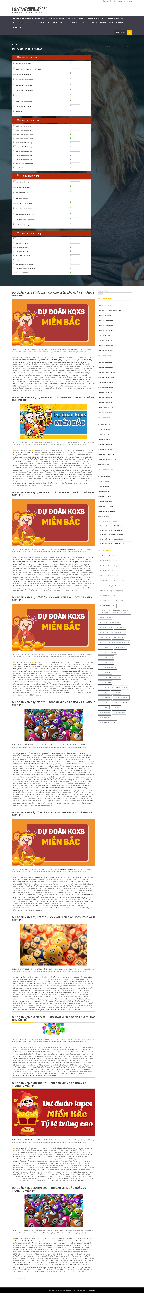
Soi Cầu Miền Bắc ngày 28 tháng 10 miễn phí (72, 1174)
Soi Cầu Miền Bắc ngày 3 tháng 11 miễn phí (35, 904)
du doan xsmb (86, 1048)
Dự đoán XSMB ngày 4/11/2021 (26, 675)
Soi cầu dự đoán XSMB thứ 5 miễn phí (68, 684)
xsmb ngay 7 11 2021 (60, 590)
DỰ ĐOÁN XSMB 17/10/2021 (23, 1056)
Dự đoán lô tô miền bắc (76, 18)
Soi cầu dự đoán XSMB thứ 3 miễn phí (41, 790)
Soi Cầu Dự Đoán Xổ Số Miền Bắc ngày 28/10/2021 (70, 1170)
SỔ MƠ (111, 23)
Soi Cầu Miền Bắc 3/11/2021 (67, 901)
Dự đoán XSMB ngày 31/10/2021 (44, 464)
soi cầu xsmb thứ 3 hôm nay (24, 799)
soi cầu (25, 358)
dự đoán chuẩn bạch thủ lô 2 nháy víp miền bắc (113, 526)
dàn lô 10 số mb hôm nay (24, 106)
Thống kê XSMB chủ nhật (55, 588)
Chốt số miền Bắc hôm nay (29, 360)
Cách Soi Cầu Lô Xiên (61, 753)
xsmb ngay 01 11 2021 (63, 1010)
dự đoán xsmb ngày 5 (69, 369)
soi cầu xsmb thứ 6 (56, 386)
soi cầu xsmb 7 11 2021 (37, 586)
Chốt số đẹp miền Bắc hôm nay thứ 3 (66, 1239)
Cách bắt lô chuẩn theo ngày (109, 576)
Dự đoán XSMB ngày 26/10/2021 (63, 1252)
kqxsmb (43, 781)
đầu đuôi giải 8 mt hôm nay (25, 264)
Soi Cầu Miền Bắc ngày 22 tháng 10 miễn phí (37, 1069)
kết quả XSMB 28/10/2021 (75, 1165)
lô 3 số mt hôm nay (22, 272)
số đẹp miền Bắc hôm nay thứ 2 (45, 997)
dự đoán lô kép (105, 601)
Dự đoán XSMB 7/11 (65, 568)
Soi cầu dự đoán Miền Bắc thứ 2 (35, 999)
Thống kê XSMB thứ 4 (24, 908)
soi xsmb (81, 481)
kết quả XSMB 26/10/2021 (75, 1256)
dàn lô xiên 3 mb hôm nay (24, 85)
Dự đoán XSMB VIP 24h (31, 1061)
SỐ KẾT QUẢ (17, 27)
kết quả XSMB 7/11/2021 (63, 575)
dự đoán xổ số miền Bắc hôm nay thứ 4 (36, 884)
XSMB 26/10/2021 (42, 1271)
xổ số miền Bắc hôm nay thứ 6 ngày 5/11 (64, 388)
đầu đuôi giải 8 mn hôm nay (25, 214)
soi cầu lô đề (104, 692)
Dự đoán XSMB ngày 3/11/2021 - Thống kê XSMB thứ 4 (55, 891)
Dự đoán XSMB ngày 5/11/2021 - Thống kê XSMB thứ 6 (55, 371)
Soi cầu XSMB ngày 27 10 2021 (67, 481)
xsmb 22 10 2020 (75, 1074)
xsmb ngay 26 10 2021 (66, 1271)
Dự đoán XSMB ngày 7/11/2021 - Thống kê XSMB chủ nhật (69, 571)
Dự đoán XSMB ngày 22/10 (33, 1058)
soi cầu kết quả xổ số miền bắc (41, 382)
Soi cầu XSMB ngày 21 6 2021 (40, 1072)
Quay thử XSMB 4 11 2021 (76, 680)
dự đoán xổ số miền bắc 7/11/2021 (28, 564)
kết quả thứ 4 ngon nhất (59, 893)
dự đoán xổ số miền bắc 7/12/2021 (46, 764)
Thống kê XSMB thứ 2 (49, 1008)
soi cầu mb (57, 382)
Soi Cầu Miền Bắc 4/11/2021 (70, 686)
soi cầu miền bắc (105, 697)
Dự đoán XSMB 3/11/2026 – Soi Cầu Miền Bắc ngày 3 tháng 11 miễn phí (53, 814)
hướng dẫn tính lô (106, 627)
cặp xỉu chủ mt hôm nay (23, 256)
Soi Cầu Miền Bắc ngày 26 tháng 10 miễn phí (72, 1265)
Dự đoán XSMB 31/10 (51, 461)
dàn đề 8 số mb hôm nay (24, 159)
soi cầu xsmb (77, 384)
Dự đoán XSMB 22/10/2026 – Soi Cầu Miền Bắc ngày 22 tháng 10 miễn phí (53, 1018)
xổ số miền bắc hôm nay (41, 388)
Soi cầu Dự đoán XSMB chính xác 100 (65, 788)
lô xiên (48, 781)
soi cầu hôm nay (105, 672)
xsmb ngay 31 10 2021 (38, 485)
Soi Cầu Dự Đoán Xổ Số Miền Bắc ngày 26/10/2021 (70, 1261)
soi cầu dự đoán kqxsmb (40, 377)
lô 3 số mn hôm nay (22, 225)
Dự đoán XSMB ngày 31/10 (24, 464)
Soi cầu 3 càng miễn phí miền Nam (72, 784)
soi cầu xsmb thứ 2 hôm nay (24, 1008)
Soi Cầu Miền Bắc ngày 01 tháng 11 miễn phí (69, 1003)
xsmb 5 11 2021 (83, 388)
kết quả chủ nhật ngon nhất (26, 468)
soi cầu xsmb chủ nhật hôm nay (45, 481)
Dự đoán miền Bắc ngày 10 (29, 455)
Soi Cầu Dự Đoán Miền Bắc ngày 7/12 (59, 786)
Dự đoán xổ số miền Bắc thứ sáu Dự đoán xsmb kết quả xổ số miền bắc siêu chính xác (53, 366)
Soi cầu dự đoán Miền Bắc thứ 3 (40, 1261)
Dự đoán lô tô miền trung (116, 18)
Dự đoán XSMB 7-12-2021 (53, 770)
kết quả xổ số (120, 627)
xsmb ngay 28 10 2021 (66, 1181)
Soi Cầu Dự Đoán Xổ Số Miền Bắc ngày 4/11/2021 (38, 684)
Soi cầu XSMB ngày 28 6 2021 (75, 1176)
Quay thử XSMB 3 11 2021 (76, 895)
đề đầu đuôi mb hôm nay (24, 112)
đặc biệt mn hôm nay (23, 187)
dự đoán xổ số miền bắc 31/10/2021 (32, 457)
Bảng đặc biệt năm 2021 (45, 753)
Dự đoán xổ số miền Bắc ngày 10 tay (35, 459)
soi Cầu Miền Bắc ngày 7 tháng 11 (41, 584)
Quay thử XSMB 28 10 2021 (30, 1168)
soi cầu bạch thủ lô (106, 657)
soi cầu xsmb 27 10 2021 (74, 479)
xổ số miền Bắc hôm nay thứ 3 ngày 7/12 (34, 803)
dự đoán (63, 360)
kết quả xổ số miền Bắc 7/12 (48, 779)
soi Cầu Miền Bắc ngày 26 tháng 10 (43, 1265)
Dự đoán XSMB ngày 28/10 (24, 1161)
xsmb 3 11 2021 (83, 908)
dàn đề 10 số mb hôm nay (24, 164)
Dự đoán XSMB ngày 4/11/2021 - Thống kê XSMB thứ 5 (55, 675)
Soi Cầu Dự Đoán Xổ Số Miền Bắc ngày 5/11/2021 (38, 379)
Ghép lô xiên (76, 777)
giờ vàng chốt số (105, 617)
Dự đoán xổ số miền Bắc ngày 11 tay (31, 566)
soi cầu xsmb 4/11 (22, 691)
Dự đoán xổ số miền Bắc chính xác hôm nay (75, 764)
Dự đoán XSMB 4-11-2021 (39, 673)
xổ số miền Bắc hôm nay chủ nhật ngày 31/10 (58, 483)
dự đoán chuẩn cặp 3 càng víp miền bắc (110, 539)
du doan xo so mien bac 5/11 (50, 360)
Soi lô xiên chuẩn (41, 799)
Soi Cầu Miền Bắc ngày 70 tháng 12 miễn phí (67, 794)
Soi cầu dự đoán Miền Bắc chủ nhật (36, 472)
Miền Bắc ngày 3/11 (61, 895)
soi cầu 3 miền (120, 647)
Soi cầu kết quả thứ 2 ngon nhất (44, 1001)
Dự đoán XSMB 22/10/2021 (56, 1056)
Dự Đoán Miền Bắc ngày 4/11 (48, 667)
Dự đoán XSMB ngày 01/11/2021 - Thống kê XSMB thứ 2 (56, 990)
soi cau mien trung (106, 647)
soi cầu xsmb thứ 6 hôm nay (74, 386)
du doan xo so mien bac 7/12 (58, 757)
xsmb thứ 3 (38, 805)
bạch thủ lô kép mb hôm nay (25, 134)
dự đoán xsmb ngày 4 (69, 673)
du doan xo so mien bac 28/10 (50, 1150)
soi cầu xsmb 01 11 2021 (40, 1006)
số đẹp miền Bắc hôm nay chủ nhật (69, 470)
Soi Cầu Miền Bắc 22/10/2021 (65, 1067)
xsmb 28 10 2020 (31, 1181)
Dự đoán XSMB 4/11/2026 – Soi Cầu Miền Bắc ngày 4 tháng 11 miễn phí (53, 599)
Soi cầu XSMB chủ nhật (25, 481)
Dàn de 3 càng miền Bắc (38, 757)
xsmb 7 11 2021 (38, 590)
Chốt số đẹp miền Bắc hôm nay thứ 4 (70, 877)
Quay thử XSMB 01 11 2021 (24, 997)
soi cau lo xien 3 (30, 792)
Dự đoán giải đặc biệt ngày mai (31, 760)
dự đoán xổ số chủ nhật (70, 455)
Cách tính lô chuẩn (118, 581)
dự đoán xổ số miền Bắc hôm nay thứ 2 (37, 984)
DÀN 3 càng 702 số (81, 755)
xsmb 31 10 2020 (80, 483)
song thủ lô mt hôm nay (23, 260)
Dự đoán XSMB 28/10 (50, 1159)
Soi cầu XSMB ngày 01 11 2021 (70, 1006)
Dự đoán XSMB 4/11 (54, 673)
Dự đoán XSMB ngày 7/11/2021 (38, 571)
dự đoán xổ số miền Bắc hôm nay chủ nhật (61, 457)
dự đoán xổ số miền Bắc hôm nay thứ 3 (42, 1245)
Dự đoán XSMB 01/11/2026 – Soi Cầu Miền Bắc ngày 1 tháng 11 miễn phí (53, 919)
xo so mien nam (105, 712)
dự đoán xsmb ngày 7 (80, 568)
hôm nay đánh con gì (41, 373)
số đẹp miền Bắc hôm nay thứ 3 (51, 1258)
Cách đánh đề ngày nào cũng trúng (111, 591)
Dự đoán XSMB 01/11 (37, 988)
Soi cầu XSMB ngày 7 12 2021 (68, 797)
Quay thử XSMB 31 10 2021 (47, 470)
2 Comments (39, 390)
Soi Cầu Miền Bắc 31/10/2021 (52, 477)
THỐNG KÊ (86, 23)
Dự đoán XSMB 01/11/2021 (53, 988)
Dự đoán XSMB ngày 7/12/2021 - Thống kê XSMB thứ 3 (64, 775)
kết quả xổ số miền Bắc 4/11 (78, 678)
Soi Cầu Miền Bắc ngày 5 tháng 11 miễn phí (40, 384)
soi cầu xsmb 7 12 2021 (37, 797)
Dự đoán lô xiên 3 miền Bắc (47, 762)
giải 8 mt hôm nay (22, 247)
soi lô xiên (115, 707)
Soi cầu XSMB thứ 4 (56, 906)
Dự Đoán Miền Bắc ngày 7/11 (48, 562)
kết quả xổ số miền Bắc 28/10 (27, 1165)
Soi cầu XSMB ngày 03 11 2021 (39, 386)
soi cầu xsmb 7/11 (51, 586)
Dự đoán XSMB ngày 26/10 (42, 1252)
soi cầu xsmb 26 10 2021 (42, 1267)
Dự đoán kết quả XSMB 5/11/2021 (78, 360)
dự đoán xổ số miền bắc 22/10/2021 (32, 1052)
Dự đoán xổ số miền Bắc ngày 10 (57, 1052)
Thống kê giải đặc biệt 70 (79, 799)
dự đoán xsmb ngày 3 (69, 888)
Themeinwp (91, 1290)
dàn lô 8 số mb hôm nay (23, 74)
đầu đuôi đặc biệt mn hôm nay (107, 459)
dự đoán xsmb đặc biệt (40, 773)
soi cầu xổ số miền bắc (63, 384)
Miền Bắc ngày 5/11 (61, 375)
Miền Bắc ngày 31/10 (31, 470)
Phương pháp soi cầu (20, 23)
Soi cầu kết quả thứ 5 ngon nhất (47, 1172)
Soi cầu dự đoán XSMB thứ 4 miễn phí (65, 899)
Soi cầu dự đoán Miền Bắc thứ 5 (40, 1170)
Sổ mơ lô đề (33, 23)
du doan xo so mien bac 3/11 (54, 880)
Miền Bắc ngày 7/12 (58, 781)
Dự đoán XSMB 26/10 (50, 1250)
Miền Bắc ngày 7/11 (78, 575)
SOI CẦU (94, 23)
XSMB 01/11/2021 (40, 1010)
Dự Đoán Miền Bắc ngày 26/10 (51, 1243)
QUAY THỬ (119, 23)
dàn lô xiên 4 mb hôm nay (24, 90)
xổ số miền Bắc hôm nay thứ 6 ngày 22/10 (54, 1074)
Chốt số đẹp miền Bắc (44, 358)
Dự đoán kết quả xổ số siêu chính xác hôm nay (60, 760)
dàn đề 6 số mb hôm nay (24, 155)
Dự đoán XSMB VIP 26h (82, 371)
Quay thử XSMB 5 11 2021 (76, 375)
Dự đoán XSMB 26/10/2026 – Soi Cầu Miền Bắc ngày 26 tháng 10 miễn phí (49, 1189)
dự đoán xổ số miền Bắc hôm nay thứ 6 (33, 364)
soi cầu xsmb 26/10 (57, 1267)
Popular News (121, 32)
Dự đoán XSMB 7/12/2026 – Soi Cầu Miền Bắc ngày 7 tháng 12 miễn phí (53, 703)
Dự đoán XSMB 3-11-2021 (39, 888)
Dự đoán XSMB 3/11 (54, 888)
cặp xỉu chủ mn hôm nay (24, 203)
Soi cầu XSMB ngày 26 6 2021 (75, 1267)
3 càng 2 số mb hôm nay (24, 101)
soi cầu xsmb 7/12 (52, 797)
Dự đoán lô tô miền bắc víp (55, 18)
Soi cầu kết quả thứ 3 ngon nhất (67, 790)
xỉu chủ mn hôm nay (22, 182)
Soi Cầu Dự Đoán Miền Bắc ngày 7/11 (30, 579)
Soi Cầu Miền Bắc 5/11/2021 (70, 382)
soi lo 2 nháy (104, 707)
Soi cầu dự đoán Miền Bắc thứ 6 (29, 1065)
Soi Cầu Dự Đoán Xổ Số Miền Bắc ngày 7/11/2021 (60, 579)
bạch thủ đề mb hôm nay (24, 143)
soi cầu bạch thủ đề (106, 662)
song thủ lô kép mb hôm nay (25, 138)
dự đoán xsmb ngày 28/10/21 (24, 1163)
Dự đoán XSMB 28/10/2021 (67, 1159)
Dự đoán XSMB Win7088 (41, 777)
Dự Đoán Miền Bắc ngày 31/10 (50, 455)
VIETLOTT (75, 23)
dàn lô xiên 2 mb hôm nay (24, 80)
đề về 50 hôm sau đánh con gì (38, 573)
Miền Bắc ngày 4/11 (61, 680)
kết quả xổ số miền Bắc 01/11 (27, 995)
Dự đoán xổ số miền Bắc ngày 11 (60, 364)
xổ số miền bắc (76, 801)
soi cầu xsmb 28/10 (57, 1176)
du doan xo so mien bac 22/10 (70, 1048)
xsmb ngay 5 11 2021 (26, 390)
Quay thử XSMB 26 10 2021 (30, 1258)
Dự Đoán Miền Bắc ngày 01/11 (30, 982)
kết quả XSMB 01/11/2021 (74, 995)
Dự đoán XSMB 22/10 (39, 1056)
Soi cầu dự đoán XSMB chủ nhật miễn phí (48, 474)
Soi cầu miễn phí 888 (121, 697)
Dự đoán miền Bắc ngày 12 (66, 762)
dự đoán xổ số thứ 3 (26, 770)
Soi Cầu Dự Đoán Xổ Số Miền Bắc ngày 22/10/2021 (58, 1065)
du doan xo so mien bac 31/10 (57, 453)
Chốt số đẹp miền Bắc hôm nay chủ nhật (71, 450)
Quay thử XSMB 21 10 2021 (39, 1063)
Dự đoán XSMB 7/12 (68, 770)
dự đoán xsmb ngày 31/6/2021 (27, 466)
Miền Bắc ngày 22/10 (23, 1063)
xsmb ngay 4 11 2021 (26, 695)
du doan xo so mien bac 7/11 (57, 560)
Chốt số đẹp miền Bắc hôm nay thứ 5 (70, 662)
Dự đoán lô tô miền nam (96, 18)
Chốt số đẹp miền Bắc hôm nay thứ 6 (66, 358)
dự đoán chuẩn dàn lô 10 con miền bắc (110, 535)
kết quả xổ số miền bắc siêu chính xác (72, 468)
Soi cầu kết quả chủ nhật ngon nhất (77, 474)
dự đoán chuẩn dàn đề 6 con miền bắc (110, 530)
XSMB (42, 23)
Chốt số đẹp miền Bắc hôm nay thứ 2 (69, 977)
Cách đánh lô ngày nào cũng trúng (111, 586)
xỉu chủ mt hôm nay (22, 239)
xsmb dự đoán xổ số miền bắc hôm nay (73, 803)
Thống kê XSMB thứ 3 (63, 801)
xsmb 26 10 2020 (31, 1271)
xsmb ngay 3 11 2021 (26, 910)
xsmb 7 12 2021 (53, 803)
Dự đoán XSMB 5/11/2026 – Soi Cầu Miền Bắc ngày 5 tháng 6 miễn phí (53, 294)
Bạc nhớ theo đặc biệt (107, 556)
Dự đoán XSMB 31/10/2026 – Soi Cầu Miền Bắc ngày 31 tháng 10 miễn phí (53, 399)
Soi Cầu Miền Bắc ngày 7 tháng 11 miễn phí (69, 584)
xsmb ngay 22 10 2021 (38, 1076)
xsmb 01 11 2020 (30, 1010)
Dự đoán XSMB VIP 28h (43, 1163)
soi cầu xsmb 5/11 (22, 386)
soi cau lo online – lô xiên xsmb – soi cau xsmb (117, 1)
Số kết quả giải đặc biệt (36, 784)
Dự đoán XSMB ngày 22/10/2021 (54, 1058)
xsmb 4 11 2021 (83, 693)
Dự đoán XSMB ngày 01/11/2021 (26, 990)
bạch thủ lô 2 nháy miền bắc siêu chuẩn (29, 69)
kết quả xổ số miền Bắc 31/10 (47, 468)
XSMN (48, 23)
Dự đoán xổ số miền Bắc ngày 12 (51, 766)
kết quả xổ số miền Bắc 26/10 (27, 1256)
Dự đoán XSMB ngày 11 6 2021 (75, 1056)
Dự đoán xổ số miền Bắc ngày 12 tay (77, 766)
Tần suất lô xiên (64, 799)
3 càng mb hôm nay (22, 96)
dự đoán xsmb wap (25, 777)
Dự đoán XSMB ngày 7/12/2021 (34, 775)
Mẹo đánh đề (118, 637)
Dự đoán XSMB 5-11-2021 (39, 369)
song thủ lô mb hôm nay (24, 130)
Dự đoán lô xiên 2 (30, 762)
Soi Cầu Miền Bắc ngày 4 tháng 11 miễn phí (40, 688)
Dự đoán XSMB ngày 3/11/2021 (26, 891)
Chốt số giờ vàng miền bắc (44, 755)
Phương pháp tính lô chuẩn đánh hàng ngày (114, 642)
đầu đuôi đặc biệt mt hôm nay (25, 268)
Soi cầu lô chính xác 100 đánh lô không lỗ (114, 687)
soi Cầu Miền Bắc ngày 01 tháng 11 (42, 1003)
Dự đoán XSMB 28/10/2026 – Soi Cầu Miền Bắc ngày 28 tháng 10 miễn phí (49, 1084)
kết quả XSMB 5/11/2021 (47, 375)
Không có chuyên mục (32, 781)
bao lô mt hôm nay (22, 251)
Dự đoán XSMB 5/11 (54, 369)
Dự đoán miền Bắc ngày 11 (28, 562)
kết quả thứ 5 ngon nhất (59, 678)
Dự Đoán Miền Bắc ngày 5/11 (40, 362)
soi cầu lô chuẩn (105, 682)
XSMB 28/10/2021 (42, 1181)
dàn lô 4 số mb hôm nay (23, 168)
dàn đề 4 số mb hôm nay (24, 151)
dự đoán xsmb (25, 369)
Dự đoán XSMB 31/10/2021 (66, 461)
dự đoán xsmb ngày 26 (24, 1252)
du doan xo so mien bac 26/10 (50, 1241)
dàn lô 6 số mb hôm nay (23, 64)
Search (100, 293)
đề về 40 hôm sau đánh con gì (66, 466)
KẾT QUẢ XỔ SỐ (65, 23)
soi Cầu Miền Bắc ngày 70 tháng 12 (39, 794)
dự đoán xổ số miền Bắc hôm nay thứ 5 (37, 669)
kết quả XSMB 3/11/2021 (46, 895)
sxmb (56, 799)
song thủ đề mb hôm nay (24, 147)
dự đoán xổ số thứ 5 (24, 1159)
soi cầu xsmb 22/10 (23, 1072)
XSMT (55, 23)
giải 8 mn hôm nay (22, 193)
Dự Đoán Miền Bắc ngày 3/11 (48, 882)
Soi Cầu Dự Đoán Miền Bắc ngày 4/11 (63, 682)
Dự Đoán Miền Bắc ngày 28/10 (51, 1152)
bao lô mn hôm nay (22, 198)
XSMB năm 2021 (25, 485)
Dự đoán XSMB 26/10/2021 (67, 1250)
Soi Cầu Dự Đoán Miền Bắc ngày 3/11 (59, 897)
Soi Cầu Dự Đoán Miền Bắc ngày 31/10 (63, 472)
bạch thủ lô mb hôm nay (24, 126)
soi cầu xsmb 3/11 (22, 906)
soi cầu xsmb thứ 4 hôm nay (73, 906)
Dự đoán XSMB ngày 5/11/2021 (26, 371)
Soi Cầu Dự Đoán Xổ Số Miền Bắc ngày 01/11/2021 (65, 999)
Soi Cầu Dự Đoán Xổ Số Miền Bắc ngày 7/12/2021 (35, 788)
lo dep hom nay (105, 637)
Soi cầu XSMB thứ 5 (56, 691)
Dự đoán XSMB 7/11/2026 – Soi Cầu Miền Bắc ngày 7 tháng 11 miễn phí (53, 494)
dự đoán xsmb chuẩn (24, 773)
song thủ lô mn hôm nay (24, 209)
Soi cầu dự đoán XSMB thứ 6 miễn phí (68, 379)
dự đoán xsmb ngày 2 (76, 773)
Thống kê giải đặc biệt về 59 (44, 801)
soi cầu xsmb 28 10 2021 (42, 1176)
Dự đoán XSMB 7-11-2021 (50, 568)
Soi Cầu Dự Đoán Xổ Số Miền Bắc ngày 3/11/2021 (35, 899)
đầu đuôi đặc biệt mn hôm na (25, 219)
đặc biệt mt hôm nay (22, 243)
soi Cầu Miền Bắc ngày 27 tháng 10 (74, 477)
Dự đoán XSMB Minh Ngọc (59, 773)
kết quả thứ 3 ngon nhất (28, 779)
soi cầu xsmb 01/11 (54, 1006)
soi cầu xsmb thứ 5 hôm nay (74, 691)
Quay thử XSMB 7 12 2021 (73, 781)
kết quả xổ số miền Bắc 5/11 (78, 373)
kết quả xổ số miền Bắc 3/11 (78, 893)
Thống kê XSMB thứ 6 (24, 388)
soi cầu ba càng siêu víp (108, 652)
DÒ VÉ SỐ (103, 23)
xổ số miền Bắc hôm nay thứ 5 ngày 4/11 (64, 693)
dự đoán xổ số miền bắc (59, 362)
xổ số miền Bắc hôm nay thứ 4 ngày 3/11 (64, 908)
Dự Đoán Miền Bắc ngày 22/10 (69, 1050)
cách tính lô (104, 581)
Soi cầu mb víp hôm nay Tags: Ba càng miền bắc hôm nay (65, 792)
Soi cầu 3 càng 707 (53, 784)
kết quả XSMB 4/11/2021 (47, 680)
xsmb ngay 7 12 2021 (26, 805)
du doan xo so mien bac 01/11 (54, 979)
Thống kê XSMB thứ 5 (24, 693)
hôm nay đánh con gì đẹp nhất (110, 622)
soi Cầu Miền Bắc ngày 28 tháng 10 (43, 1174)
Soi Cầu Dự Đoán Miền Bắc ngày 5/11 (63, 377)
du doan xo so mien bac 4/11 (54, 665)
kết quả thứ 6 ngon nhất (59, 373)
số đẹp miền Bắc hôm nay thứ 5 (51, 1168)
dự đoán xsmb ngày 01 (70, 988)
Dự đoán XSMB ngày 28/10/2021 (45, 1161)
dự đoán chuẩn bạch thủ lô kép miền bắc (111, 543)
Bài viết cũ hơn (20, 1279)
